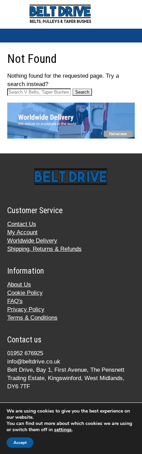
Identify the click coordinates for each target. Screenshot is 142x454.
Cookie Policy (25, 293)
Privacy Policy (25, 309)
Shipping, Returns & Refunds (44, 249)
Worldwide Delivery (32, 240)
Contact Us (21, 224)
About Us (19, 284)
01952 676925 (25, 353)
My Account (22, 232)
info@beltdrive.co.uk (33, 361)
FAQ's (15, 301)
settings (63, 430)
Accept (20, 442)
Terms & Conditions (32, 317)
